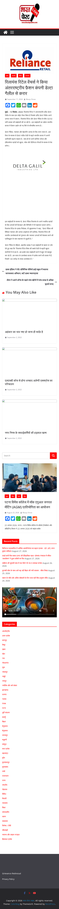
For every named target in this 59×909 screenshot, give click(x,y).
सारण (4, 816)
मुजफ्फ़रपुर (5, 762)
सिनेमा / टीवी (6, 825)
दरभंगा (4, 694)
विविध (20, 76)
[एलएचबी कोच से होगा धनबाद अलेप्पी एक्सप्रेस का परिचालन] (29, 349)
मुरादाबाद (5, 766)
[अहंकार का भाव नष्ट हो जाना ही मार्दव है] (29, 300)
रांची (3, 771)
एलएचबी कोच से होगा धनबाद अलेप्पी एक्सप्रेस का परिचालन (29, 382)
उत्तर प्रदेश (6, 635)
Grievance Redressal (11, 873)
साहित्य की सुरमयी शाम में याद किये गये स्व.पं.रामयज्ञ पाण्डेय (22, 563)
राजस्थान (5, 775)
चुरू (3, 667)
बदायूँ (4, 717)
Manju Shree (31, 99)
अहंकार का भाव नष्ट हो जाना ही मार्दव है (24, 332)
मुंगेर (3, 757)
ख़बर (7, 76)
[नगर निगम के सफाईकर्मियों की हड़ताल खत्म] (29, 401)
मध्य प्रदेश (5, 748)
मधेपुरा (4, 744)
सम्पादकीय (5, 812)
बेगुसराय (5, 726)
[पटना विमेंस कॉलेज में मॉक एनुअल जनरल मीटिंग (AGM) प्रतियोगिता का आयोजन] (29, 477)
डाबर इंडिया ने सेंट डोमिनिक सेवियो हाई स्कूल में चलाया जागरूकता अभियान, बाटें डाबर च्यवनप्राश (26, 271)
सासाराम (5, 821)
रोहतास (4, 789)
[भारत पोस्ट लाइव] (5, 32)
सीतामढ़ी (5, 830)
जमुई (3, 676)
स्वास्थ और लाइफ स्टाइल (10, 834)
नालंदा (4, 699)
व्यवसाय (27, 76)
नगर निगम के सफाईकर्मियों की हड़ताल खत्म (26, 433)
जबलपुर (5, 671)
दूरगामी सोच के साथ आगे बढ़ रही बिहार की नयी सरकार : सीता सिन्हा (25, 570)
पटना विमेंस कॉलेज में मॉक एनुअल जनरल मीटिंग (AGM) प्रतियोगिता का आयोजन (28, 504)
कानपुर (4, 640)
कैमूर (3, 644)
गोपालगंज (5, 662)
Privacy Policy (8, 879)
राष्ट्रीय (14, 76)
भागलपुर (5, 735)
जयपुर (4, 681)
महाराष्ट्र (5, 753)
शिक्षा (25, 496)
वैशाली (4, 798)
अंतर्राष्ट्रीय (6, 631)
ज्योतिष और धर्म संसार (9, 685)
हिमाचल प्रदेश (7, 839)
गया (3, 658)
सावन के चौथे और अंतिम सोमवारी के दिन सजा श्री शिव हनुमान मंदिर (25, 577)
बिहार (13, 496)
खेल (3, 653)
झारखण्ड (5, 690)
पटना (4, 708)
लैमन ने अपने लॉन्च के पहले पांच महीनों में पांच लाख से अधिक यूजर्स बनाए (30, 282)
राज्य (19, 496)
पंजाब (4, 703)
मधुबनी (4, 739)
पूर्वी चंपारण (6, 712)
